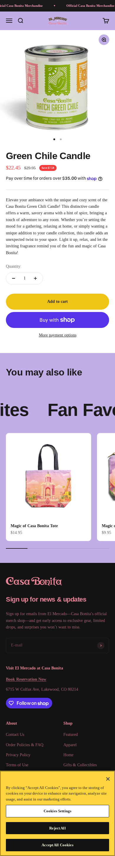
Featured (70, 734)
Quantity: (14, 266)
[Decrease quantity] (13, 278)
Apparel (70, 745)
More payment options (57, 335)
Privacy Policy (18, 755)
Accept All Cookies (57, 845)
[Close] (107, 778)
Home (68, 755)
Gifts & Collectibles (80, 765)
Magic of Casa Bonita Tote (34, 526)
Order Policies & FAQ (24, 745)
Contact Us (15, 734)
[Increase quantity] (35, 278)
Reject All (57, 828)
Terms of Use (17, 765)
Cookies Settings (57, 811)
